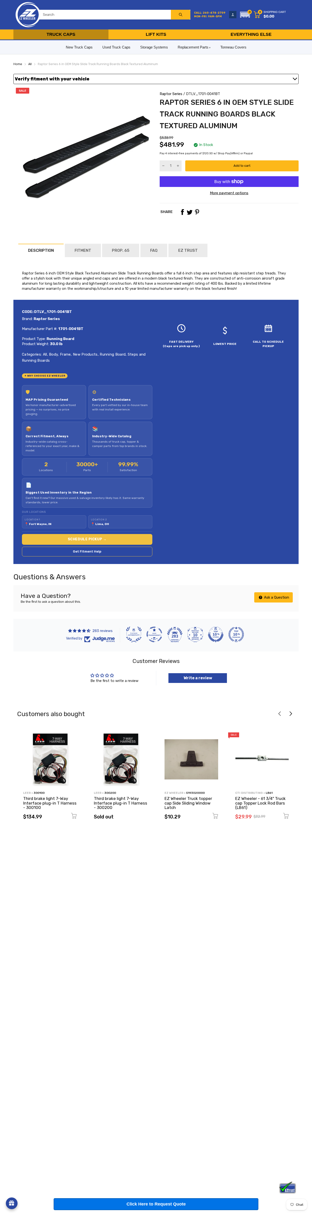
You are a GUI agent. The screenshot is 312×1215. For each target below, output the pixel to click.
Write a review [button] (198, 678)
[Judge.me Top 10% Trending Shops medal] (236, 634)
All (44, 354)
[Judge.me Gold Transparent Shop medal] (154, 634)
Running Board (112, 354)
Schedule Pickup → (87, 539)
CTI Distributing (249, 793)
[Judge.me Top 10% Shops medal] (216, 634)
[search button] (180, 14)
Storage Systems (154, 47)
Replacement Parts (193, 47)
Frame (65, 354)
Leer (27, 793)
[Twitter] (190, 212)
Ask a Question (276, 597)
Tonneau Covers (233, 47)
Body (53, 354)
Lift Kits (156, 34)
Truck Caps (61, 34)
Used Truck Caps (116, 47)
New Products (85, 354)
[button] (245, 14)
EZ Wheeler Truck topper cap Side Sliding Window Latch (188, 803)
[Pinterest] (197, 212)
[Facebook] (182, 212)
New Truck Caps (79, 47)
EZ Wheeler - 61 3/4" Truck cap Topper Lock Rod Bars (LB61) (260, 803)
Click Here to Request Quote (156, 1204)
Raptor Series (171, 94)
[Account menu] (232, 14)
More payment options (229, 193)
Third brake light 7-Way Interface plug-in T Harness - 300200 (120, 803)
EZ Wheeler (174, 793)
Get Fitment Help (87, 551)
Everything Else (251, 34)
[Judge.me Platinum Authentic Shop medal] (134, 634)
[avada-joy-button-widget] (12, 1203)
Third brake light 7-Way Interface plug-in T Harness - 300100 (50, 803)
